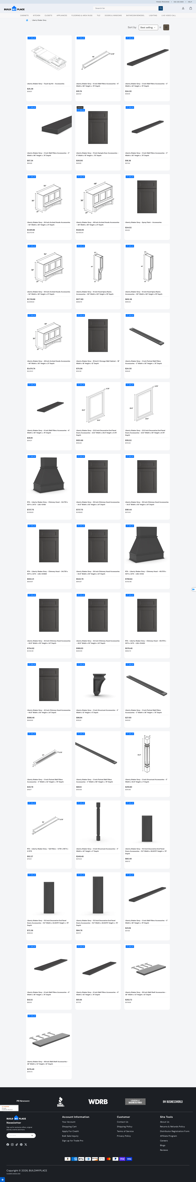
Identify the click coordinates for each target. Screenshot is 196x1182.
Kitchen (36, 15)
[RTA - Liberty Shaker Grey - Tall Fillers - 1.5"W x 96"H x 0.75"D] (49, 823)
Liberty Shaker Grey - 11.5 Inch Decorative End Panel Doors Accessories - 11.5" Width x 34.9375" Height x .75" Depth (48, 923)
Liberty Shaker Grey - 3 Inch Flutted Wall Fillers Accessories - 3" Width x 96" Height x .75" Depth (94, 781)
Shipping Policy (124, 1126)
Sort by (132, 27)
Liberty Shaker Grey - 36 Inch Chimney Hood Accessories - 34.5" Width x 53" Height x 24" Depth (98, 503)
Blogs (162, 1145)
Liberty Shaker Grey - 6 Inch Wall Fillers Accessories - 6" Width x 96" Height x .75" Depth (97, 85)
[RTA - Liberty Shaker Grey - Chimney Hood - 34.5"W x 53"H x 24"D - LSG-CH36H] (49, 546)
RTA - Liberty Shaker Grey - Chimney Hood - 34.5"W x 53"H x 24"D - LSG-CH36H (47, 572)
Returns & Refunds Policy (172, 1126)
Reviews (164, 1150)
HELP (190, 2)
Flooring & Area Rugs (82, 15)
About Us (164, 1122)
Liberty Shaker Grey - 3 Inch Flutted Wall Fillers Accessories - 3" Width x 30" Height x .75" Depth (143, 362)
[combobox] (128, 8)
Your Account (68, 1122)
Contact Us (122, 1122)
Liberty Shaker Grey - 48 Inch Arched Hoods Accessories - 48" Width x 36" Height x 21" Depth (97, 223)
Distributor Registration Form (174, 1131)
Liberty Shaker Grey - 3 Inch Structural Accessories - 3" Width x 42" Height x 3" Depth (97, 850)
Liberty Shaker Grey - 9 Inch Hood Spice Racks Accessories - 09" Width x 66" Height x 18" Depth (143, 293)
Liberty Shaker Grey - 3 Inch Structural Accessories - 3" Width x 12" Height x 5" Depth (97, 711)
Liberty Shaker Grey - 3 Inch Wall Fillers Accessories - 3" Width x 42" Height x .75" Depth (146, 85)
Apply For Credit (70, 1131)
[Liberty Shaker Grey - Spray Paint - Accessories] (147, 197)
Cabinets (24, 15)
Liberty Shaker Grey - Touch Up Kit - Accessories (45, 84)
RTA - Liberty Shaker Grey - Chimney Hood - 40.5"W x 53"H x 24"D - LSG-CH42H (145, 642)
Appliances (62, 15)
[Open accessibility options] (2, 1179)
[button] (190, 8)
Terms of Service (125, 1131)
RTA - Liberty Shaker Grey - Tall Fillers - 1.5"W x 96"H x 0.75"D (47, 850)
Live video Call (169, 15)
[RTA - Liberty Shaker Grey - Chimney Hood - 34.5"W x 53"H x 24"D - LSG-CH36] (49, 476)
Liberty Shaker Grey (39, 20)
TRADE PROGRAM (162, 2)
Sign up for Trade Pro (72, 1140)
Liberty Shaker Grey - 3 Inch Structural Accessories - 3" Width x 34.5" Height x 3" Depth (146, 781)
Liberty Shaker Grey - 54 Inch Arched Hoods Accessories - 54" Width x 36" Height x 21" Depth (48, 293)
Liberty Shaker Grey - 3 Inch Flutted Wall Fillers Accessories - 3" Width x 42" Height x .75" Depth (45, 781)
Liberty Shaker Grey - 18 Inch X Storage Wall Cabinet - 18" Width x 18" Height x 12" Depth (97, 362)
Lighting (153, 15)
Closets (48, 15)
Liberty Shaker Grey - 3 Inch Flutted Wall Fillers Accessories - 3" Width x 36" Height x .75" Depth (143, 711)
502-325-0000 (179, 2)
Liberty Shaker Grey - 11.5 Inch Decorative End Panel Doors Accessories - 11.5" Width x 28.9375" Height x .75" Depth (146, 851)
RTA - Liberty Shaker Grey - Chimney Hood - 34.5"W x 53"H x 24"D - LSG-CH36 (47, 503)
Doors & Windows (113, 15)
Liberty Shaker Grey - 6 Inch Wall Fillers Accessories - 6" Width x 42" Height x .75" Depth (97, 993)
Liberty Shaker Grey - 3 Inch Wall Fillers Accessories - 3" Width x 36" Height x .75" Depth (146, 922)
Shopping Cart (69, 1126)
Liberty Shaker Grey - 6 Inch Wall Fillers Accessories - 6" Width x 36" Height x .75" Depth (48, 993)
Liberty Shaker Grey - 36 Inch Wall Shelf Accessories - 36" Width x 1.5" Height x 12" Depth (145, 993)
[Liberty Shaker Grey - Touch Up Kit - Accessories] (49, 58)
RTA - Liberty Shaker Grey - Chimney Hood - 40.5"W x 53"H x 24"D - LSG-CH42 (145, 572)
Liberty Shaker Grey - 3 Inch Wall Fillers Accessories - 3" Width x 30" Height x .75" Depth (146, 154)
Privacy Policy (124, 1136)
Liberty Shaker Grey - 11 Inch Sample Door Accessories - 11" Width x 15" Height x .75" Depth (97, 154)
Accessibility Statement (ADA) (13, 1173)
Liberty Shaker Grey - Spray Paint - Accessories (143, 222)
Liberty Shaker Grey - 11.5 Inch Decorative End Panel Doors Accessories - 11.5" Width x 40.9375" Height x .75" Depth (97, 923)
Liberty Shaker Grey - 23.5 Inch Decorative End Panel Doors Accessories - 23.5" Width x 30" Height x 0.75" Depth (145, 432)
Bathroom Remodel (135, 15)
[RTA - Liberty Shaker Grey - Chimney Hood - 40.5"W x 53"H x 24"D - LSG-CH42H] (147, 615)
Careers (164, 1140)
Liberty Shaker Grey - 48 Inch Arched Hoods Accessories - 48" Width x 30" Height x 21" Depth (48, 362)
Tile (98, 15)
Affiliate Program (168, 1136)
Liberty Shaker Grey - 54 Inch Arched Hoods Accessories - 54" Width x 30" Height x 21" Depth (48, 223)
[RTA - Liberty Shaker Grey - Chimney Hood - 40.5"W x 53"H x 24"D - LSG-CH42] (147, 546)
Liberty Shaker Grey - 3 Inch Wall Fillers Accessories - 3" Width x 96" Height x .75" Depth (48, 154)
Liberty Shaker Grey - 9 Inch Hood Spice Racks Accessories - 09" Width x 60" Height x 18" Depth (94, 293)
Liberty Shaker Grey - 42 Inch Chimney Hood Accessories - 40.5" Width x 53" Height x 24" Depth (48, 642)
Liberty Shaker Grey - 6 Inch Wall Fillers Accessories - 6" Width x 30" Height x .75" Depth (48, 431)
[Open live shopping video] (194, 589)
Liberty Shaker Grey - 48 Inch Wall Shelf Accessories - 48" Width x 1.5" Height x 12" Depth (47, 1063)
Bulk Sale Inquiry (70, 1136)
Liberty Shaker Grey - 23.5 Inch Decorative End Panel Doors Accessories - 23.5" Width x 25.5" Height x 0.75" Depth (96, 432)
